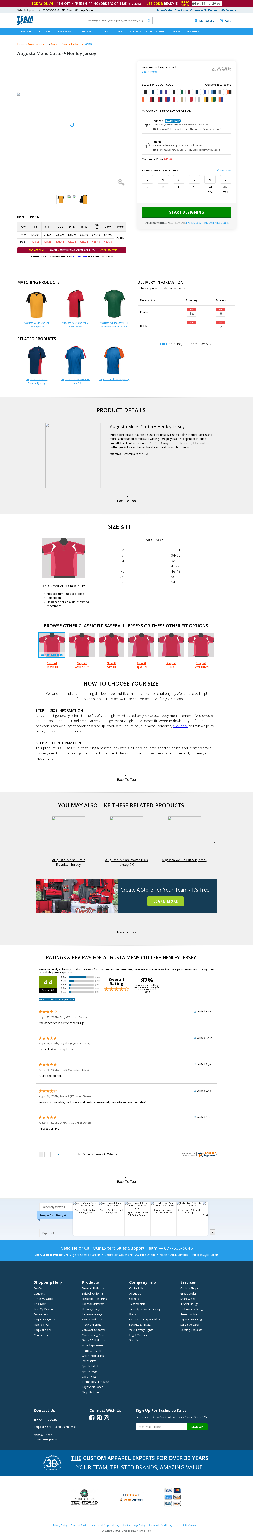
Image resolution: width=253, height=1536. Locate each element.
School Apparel (189, 1324)
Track (118, 31)
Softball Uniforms (93, 1293)
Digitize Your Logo (192, 1319)
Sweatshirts (89, 1361)
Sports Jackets (91, 1366)
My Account (41, 1314)
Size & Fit (225, 170)
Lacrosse (134, 31)
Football (86, 31)
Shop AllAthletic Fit (82, 665)
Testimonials (137, 1304)
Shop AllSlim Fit (111, 665)
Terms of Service (79, 1525)
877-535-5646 (80, 256)
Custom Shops (189, 1288)
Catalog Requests (191, 1330)
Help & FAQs (42, 1324)
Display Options (83, 1154)
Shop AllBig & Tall (141, 665)
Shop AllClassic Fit (52, 665)
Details (137, 3)
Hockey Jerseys (91, 1309)
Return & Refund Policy (160, 1525)
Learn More (149, 71)
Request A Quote (44, 1319)
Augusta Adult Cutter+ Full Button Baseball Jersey (114, 324)
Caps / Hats (89, 1376)
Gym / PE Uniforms (93, 1340)
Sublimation (155, 31)
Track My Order (44, 1298)
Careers (134, 1298)
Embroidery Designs (193, 1309)
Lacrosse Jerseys (92, 1314)
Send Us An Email (65, 1427)
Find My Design (43, 1309)
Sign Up (197, 1427)
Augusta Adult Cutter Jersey (114, 379)
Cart (225, 20)
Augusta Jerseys (38, 44)
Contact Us (41, 1335)
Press (132, 1314)
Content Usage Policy (134, 1525)
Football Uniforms (93, 1304)
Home (21, 44)
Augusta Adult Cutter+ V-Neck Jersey (75, 324)
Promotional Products (95, 1381)
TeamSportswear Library (144, 1309)
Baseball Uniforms (93, 1288)
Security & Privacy (140, 1324)
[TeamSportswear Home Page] (25, 24)
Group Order (188, 1293)
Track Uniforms (91, 1324)
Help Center (86, 10)
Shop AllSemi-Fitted (201, 665)
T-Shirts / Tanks (92, 1350)
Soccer (103, 31)
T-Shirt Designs (190, 1304)
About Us (135, 1293)
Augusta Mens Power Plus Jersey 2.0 (75, 381)
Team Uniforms (190, 1314)
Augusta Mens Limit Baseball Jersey (36, 381)
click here (180, 726)
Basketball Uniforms (94, 1298)
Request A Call (42, 1330)
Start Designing (186, 212)
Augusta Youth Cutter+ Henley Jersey (36, 324)
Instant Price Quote (216, 222)
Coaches (175, 31)
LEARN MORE (165, 901)
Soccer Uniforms (92, 1319)
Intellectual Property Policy (105, 1525)
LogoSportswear (92, 1387)
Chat (69, 10)
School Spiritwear (92, 1345)
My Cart (39, 1288)
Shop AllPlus (171, 665)
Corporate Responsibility (144, 1319)
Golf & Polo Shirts (93, 1356)
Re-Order (40, 1304)
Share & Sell (187, 1298)
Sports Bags (89, 1371)
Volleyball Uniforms (94, 1330)
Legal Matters (138, 1335)
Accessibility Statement (188, 1525)
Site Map (134, 1340)
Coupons (39, 1293)
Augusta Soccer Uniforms (67, 44)
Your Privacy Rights (141, 1330)
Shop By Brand (91, 1392)
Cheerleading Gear (93, 1335)
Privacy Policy (60, 1525)
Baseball (27, 31)
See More (193, 31)
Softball (45, 31)
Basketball (66, 31)
